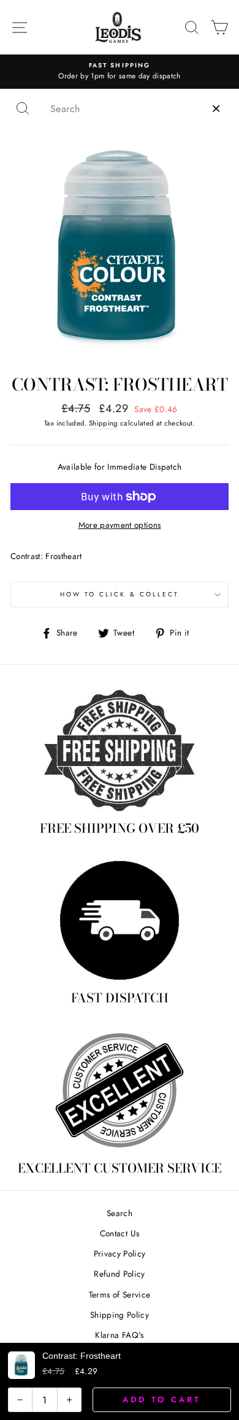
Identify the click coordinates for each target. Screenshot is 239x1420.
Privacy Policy (120, 1253)
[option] (119, 72)
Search (119, 1213)
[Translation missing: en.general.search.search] (22, 108)
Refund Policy (119, 1274)
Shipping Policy (119, 1315)
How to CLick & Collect (119, 594)
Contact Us (119, 1233)
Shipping (103, 423)
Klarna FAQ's (119, 1335)
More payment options (119, 525)
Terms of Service (119, 1294)
